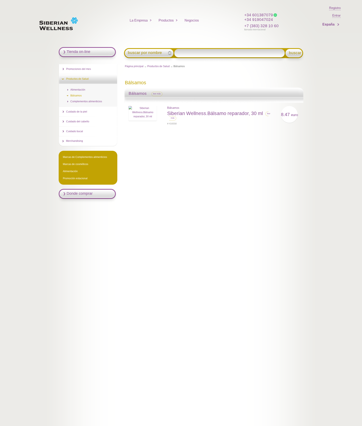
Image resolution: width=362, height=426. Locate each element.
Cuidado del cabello (77, 121)
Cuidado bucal (74, 131)
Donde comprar (80, 193)
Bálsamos (173, 107)
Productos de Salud (158, 66)
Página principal (134, 66)
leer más (157, 94)
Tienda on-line (78, 52)
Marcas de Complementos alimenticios (85, 157)
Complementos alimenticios (86, 101)
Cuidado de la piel (76, 111)
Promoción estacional (75, 178)
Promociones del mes (78, 69)
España (328, 24)
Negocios (192, 20)
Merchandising (74, 140)
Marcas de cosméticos (75, 164)
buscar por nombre (145, 53)
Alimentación (77, 89)
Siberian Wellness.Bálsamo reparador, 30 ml (215, 113)
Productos (166, 20)
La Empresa (139, 20)
